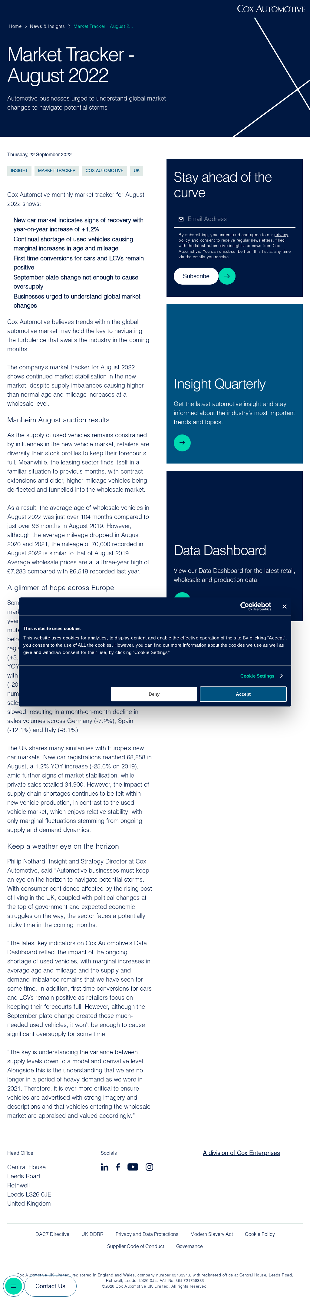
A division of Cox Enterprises (241, 1153)
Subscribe (196, 277)
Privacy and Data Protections (147, 1234)
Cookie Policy (260, 1234)
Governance (189, 1246)
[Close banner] (284, 606)
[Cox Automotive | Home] (271, 10)
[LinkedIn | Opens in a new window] (104, 1168)
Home (15, 27)
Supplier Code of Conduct (135, 1246)
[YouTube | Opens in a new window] (132, 1168)
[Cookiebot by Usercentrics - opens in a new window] (244, 606)
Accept (243, 694)
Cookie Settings (257, 675)
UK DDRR (92, 1234)
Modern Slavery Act (211, 1234)
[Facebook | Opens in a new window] (118, 1168)
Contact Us (50, 1287)
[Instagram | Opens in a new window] (149, 1168)
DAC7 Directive (52, 1234)
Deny (154, 694)
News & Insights (47, 27)
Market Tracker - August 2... (103, 27)
